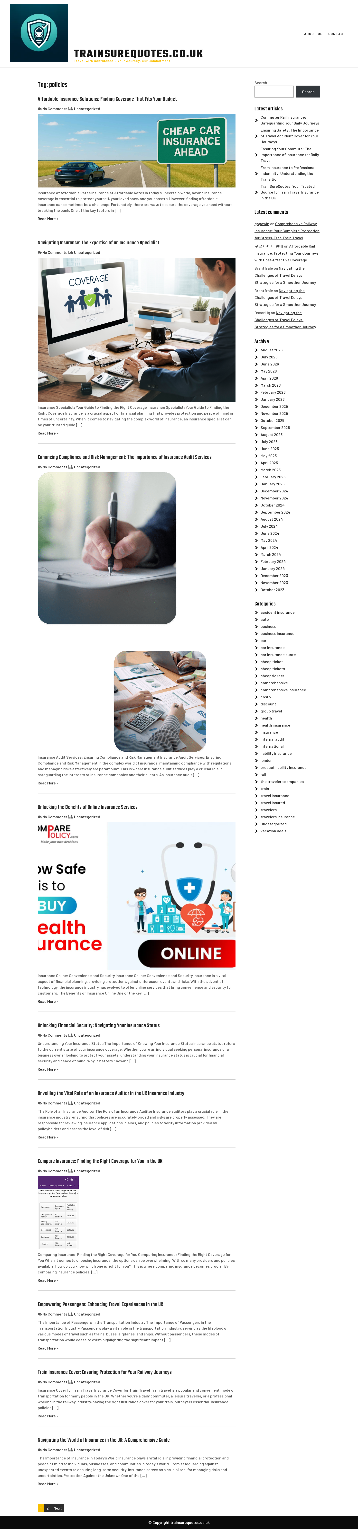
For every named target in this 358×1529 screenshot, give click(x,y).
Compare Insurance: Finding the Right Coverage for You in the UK (100, 1161)
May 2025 (269, 455)
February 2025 (273, 476)
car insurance (273, 647)
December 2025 (274, 406)
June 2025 (270, 448)
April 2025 (269, 462)
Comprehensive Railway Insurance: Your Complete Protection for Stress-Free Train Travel (287, 230)
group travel (271, 711)
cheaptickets (272, 675)
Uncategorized (87, 108)
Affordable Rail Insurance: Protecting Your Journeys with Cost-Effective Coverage (286, 253)
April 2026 (269, 378)
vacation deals (273, 830)
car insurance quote (278, 654)
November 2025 (274, 413)
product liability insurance (284, 767)
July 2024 (269, 526)
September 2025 (275, 427)
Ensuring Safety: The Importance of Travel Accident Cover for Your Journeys (290, 136)
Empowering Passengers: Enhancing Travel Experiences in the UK (100, 1304)
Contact (337, 34)
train (265, 788)
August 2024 (272, 519)
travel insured (273, 802)
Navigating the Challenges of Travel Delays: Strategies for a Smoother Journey (285, 275)
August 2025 (272, 434)
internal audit (272, 739)
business (268, 626)
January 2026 (272, 399)
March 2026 (271, 385)
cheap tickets (273, 668)
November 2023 (274, 582)
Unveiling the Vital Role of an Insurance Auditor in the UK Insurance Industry (111, 1093)
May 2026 (269, 371)
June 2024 (270, 533)
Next (58, 1508)
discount (268, 704)
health (266, 718)
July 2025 (269, 441)
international (272, 746)
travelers (269, 809)
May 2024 (269, 540)
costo (266, 696)
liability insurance (276, 753)
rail (263, 774)
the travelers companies (282, 781)
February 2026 (273, 392)
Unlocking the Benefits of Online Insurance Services (88, 807)
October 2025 (272, 420)
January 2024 (273, 568)
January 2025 (272, 483)
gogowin (261, 223)
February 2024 (273, 561)
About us (313, 34)
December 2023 (274, 575)
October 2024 (273, 505)
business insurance (277, 633)
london (267, 760)
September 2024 (275, 512)
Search (260, 82)
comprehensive (274, 682)
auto (265, 619)
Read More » (48, 218)
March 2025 (271, 469)
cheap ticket (272, 661)
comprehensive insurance (283, 689)
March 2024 (271, 554)
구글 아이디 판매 (268, 246)
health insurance (275, 725)
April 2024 (269, 547)
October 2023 (272, 589)
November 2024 (274, 498)
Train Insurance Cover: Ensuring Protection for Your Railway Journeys (105, 1372)
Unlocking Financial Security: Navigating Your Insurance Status (99, 1026)
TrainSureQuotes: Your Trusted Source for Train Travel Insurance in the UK (290, 192)
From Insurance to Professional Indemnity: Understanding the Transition (288, 173)
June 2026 (270, 364)
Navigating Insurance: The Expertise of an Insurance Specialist (98, 243)
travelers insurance (278, 816)
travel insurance (275, 795)
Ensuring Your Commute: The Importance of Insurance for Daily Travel (290, 154)
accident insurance (278, 612)
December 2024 (274, 491)
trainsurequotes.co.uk (139, 54)
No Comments (54, 108)
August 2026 (272, 349)
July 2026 (269, 357)
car (263, 640)
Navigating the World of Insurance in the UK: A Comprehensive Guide (104, 1440)
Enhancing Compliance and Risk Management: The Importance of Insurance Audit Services (125, 457)
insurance (269, 732)
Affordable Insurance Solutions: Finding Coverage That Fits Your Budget (107, 99)
